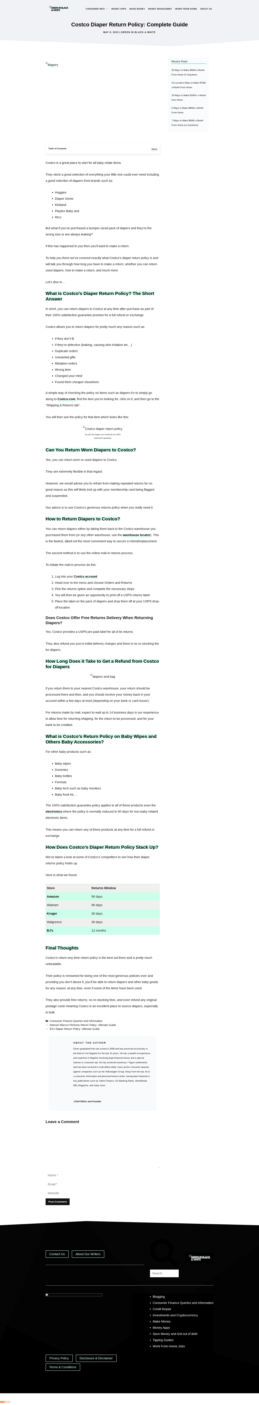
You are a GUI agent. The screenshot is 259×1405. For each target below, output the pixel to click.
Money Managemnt (160, 9)
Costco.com (66, 399)
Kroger (52, 913)
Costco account (85, 576)
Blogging (159, 1296)
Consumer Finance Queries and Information (76, 1020)
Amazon (53, 896)
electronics (54, 811)
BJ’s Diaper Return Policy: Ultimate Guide (75, 1028)
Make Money (137, 9)
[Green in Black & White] (58, 8)
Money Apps (118, 9)
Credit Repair (162, 1309)
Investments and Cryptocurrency (175, 1315)
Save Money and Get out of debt (175, 1334)
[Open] (154, 149)
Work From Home (186, 9)
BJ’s (50, 930)
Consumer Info (95, 9)
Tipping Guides (163, 1340)
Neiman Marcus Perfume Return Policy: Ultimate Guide (83, 1024)
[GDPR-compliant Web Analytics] (5, 1402)
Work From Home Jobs (169, 1346)
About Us (206, 9)
